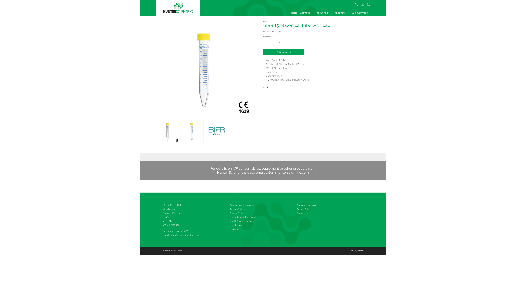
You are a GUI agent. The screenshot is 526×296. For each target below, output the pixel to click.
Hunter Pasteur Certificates (243, 217)
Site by (357, 251)
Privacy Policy (304, 209)
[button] (306, 13)
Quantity (267, 37)
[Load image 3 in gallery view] (216, 131)
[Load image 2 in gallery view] (192, 131)
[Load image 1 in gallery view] (167, 131)
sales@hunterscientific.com (287, 172)
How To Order (236, 225)
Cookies (301, 213)
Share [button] (269, 87)
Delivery (234, 229)
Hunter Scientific (176, 251)
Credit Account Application (243, 221)
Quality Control (237, 213)
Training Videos (237, 209)
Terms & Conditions (306, 205)
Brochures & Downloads (241, 205)
